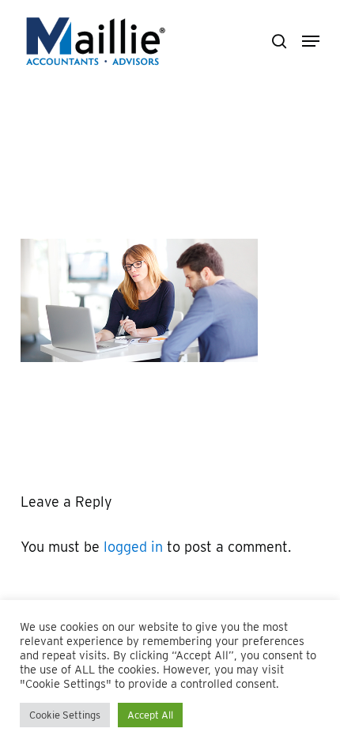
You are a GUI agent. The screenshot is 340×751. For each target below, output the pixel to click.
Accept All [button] (150, 715)
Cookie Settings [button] (64, 715)
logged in (133, 546)
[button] (310, 41)
